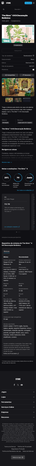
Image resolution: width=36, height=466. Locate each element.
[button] (18, 162)
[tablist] (18, 251)
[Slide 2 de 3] (18, 100)
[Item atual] (9, 100)
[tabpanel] (18, 283)
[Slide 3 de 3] (27, 100)
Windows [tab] (7, 251)
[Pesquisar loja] (4, 9)
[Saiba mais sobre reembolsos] (33, 56)
